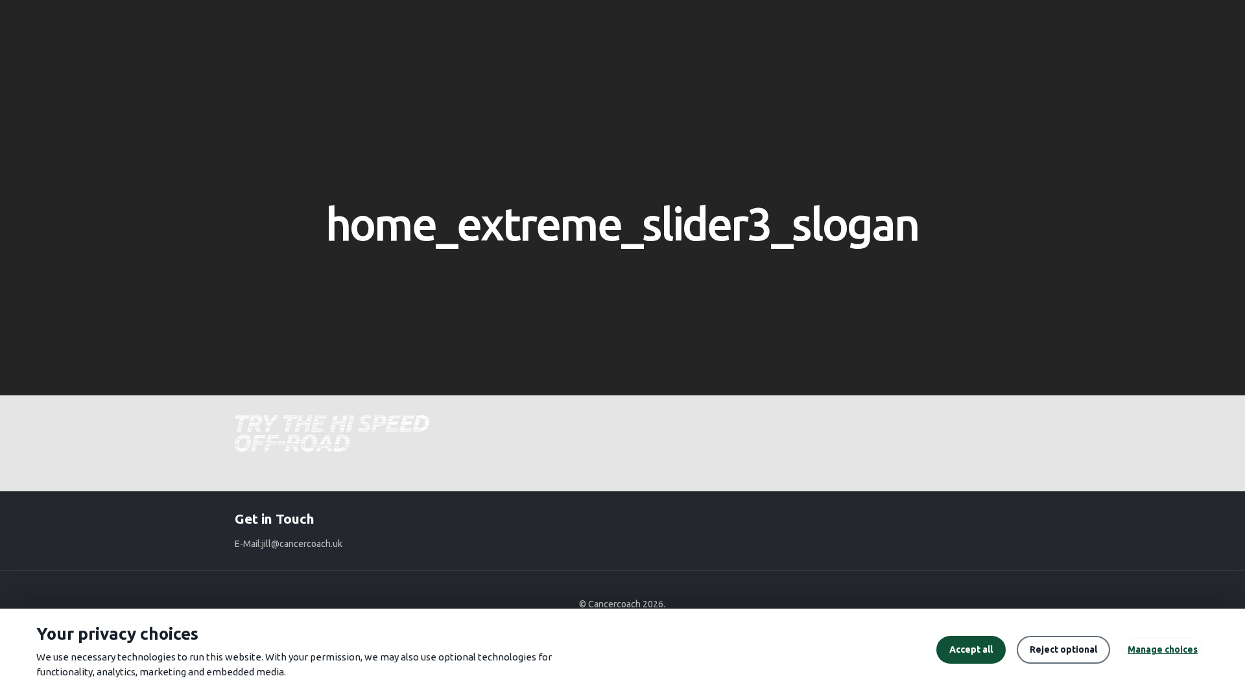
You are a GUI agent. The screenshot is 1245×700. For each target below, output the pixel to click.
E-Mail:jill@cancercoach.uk (288, 544)
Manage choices (1163, 649)
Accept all (971, 649)
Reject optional (1063, 649)
